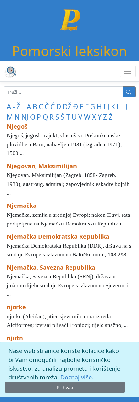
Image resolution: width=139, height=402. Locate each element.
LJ (124, 106)
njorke (16, 307)
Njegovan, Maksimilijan (42, 166)
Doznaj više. (76, 377)
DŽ (67, 106)
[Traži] (129, 91)
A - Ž (13, 106)
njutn (15, 338)
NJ (24, 116)
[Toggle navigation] (127, 71)
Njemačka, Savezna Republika (51, 267)
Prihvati (65, 387)
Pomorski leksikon (69, 51)
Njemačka (22, 205)
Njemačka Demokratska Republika (58, 236)
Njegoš (17, 126)
